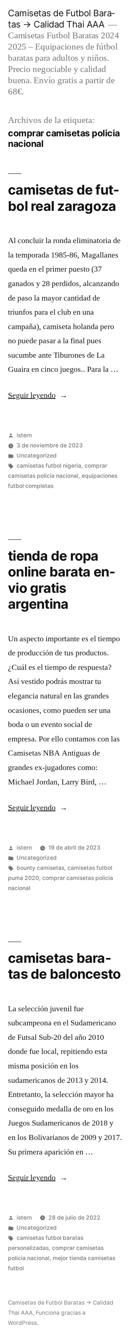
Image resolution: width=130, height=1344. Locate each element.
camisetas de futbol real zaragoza (63, 198)
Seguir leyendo (38, 395)
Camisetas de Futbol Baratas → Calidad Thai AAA (61, 19)
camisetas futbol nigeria (49, 465)
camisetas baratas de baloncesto (64, 966)
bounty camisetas (40, 867)
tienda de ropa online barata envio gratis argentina (61, 580)
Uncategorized (37, 455)
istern (24, 435)
